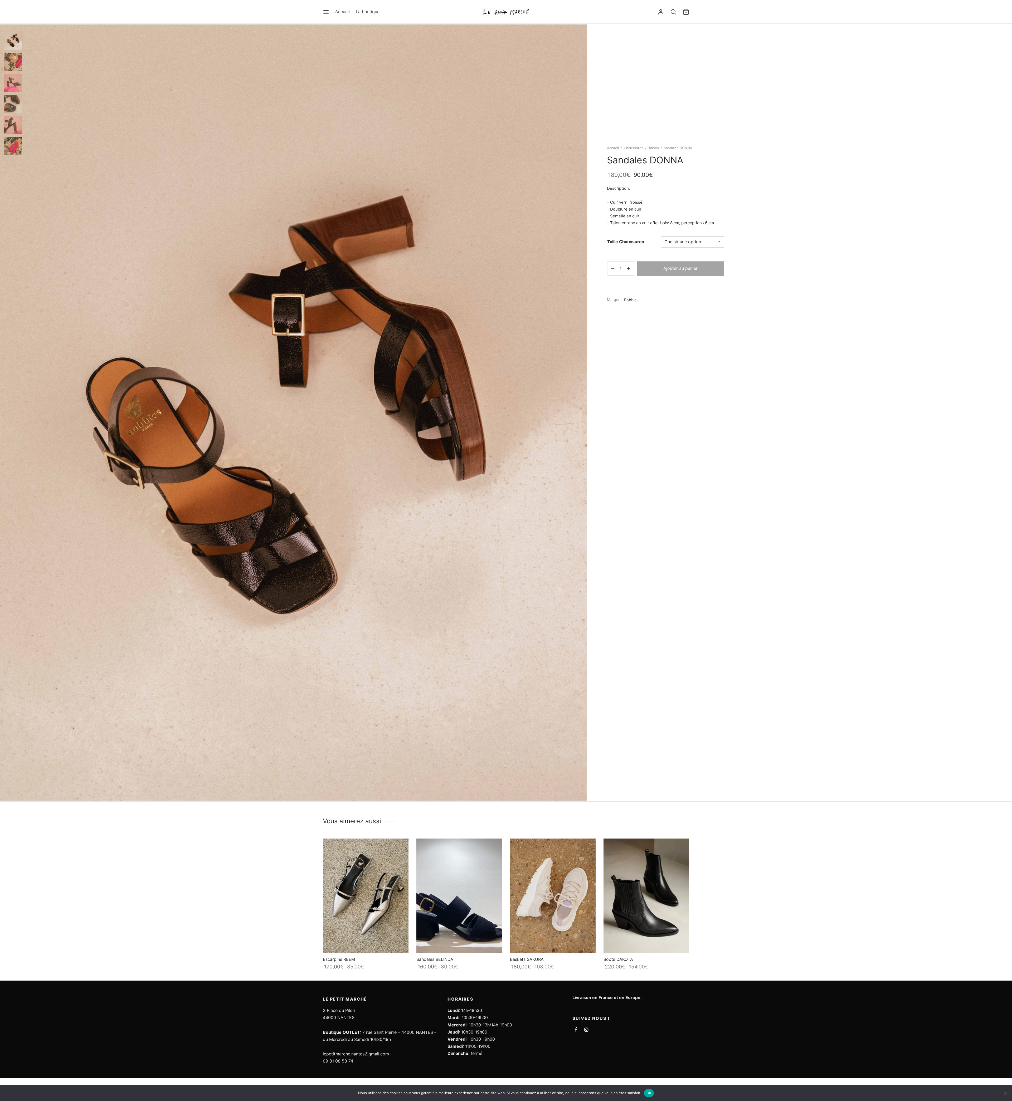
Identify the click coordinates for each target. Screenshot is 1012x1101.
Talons (653, 148)
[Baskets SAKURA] (553, 896)
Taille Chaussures (625, 241)
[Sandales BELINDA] (459, 896)
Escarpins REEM (339, 959)
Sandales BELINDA (434, 959)
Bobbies (631, 300)
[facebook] (576, 1030)
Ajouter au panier (680, 268)
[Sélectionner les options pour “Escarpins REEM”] (399, 849)
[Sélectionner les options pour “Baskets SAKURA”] (586, 849)
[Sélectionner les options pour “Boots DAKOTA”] (680, 849)
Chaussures (633, 148)
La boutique (368, 11)
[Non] (1005, 1093)
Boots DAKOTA (618, 959)
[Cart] (686, 12)
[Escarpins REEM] (365, 896)
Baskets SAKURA (527, 959)
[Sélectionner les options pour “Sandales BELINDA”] (493, 849)
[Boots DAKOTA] (646, 896)
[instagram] (586, 1030)
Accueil (342, 11)
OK (648, 1093)
